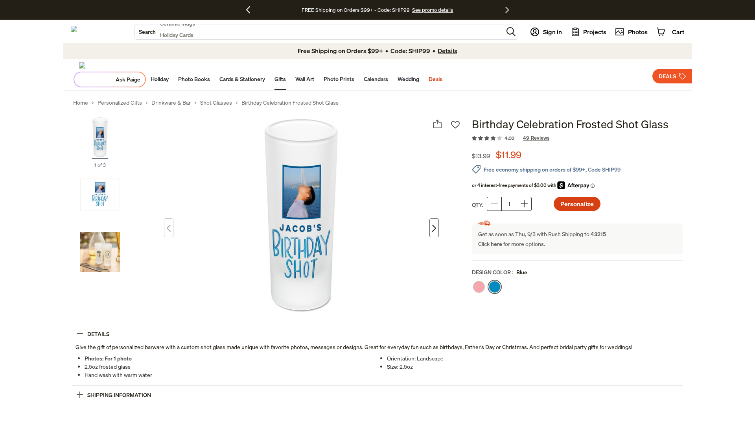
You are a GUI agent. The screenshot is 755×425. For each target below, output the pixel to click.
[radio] (479, 287)
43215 (598, 234)
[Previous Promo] (251, 9)
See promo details (432, 9)
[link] (577, 138)
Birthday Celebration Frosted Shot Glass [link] (290, 102)
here (496, 244)
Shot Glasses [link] (216, 102)
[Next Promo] (507, 10)
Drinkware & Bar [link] (171, 102)
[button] (511, 32)
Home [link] (80, 102)
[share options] (437, 124)
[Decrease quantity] (494, 204)
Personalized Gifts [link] (120, 102)
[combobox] (319, 31)
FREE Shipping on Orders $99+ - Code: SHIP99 (356, 9)
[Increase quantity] (524, 204)
